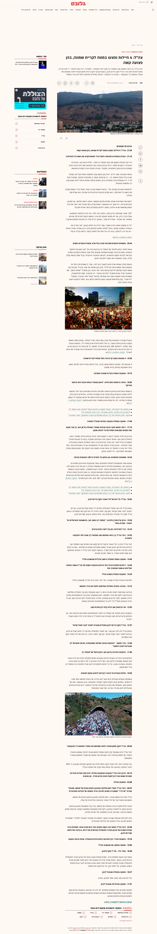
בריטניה (35, 179)
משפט (85, 10)
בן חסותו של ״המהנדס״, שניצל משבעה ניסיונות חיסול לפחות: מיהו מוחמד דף (99, 409)
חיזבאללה (124, 917)
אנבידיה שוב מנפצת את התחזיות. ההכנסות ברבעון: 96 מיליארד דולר (26, 63)
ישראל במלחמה (137, 52)
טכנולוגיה (78, 10)
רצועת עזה (95, 917)
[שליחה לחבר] (77, 83)
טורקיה (35, 190)
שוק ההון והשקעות (105, 10)
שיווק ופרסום (49, 10)
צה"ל (92, 913)
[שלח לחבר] (140, 171)
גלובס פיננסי (125, 10)
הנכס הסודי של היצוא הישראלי (27, 278)
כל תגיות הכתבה (126, 921)
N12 (141, 83)
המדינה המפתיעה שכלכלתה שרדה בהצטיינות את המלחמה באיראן (25, 206)
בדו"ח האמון (76, 928)
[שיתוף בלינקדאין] (140, 165)
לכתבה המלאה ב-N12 (123, 237)
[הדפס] (92, 83)
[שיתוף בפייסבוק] (71, 83)
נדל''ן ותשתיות (93, 10)
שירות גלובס (133, 83)
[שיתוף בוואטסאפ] (65, 83)
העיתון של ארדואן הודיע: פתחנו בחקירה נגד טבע (27, 194)
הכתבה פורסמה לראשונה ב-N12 (118, 902)
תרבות (35, 10)
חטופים (110, 917)
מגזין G (41, 10)
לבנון (81, 917)
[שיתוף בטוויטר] (59, 83)
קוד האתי (87, 928)
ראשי (132, 10)
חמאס (79, 913)
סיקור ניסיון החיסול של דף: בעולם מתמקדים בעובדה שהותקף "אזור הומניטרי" (99, 415)
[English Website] (153, 9)
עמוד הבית (140, 45)
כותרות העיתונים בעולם (30, 202)
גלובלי (71, 10)
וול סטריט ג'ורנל (25, 10)
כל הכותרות (116, 10)
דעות (56, 10)
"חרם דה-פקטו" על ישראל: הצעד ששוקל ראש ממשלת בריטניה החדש (26, 183)
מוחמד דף (105, 913)
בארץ (133, 45)
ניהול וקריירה (63, 10)
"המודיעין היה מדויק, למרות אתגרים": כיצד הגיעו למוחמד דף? (105, 412)
